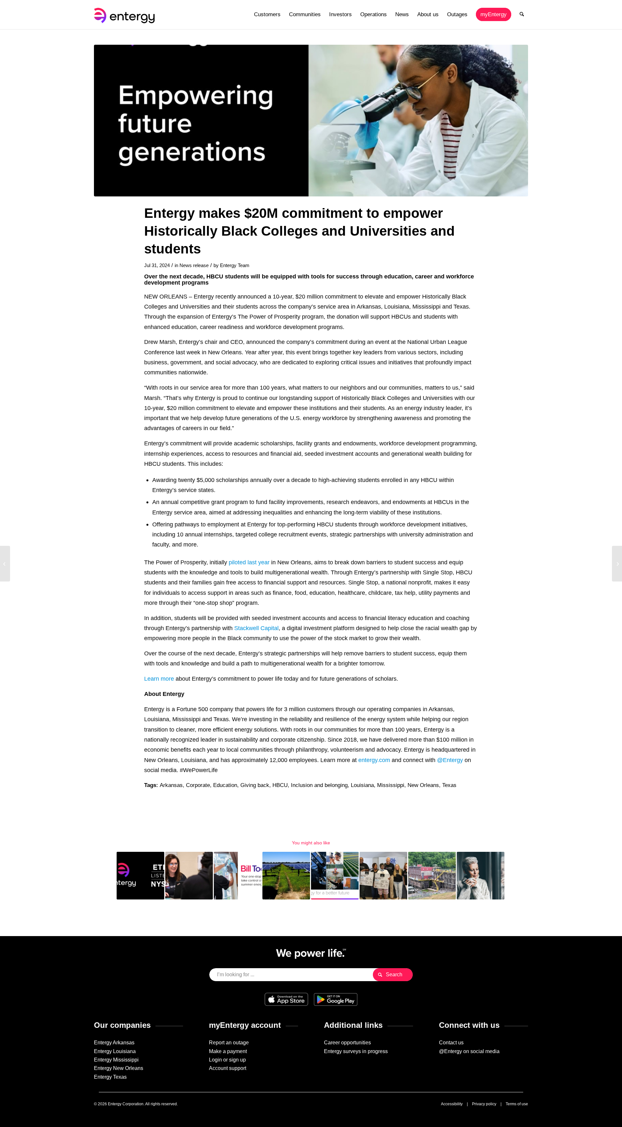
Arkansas (171, 785)
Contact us (451, 1042)
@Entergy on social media (469, 1051)
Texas (449, 785)
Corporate (198, 785)
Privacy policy (484, 1104)
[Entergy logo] (125, 14)
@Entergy (450, 760)
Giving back (254, 785)
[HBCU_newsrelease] (311, 120)
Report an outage (229, 1042)
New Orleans (423, 785)
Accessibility (452, 1104)
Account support (227, 1068)
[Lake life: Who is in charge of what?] (617, 563)
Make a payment (228, 1051)
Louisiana (362, 785)
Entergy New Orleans (118, 1068)
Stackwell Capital (256, 628)
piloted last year (249, 562)
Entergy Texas (110, 1077)
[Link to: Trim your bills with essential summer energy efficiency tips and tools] (237, 875)
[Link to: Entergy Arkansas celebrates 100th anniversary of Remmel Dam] (432, 875)
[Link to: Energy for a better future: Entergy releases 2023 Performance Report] (335, 875)
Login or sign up (227, 1059)
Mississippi (390, 785)
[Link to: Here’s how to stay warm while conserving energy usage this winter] (480, 875)
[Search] (521, 14)
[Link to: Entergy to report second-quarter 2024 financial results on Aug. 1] (140, 875)
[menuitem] (267, 14)
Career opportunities (347, 1042)
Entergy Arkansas (114, 1042)
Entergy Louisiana (115, 1051)
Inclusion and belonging (319, 785)
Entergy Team (234, 265)
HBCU (280, 785)
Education (225, 785)
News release (194, 265)
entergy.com (374, 760)
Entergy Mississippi (116, 1059)
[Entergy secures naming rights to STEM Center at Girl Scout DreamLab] (5, 563)
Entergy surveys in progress (356, 1051)
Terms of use (517, 1104)
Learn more (159, 678)
